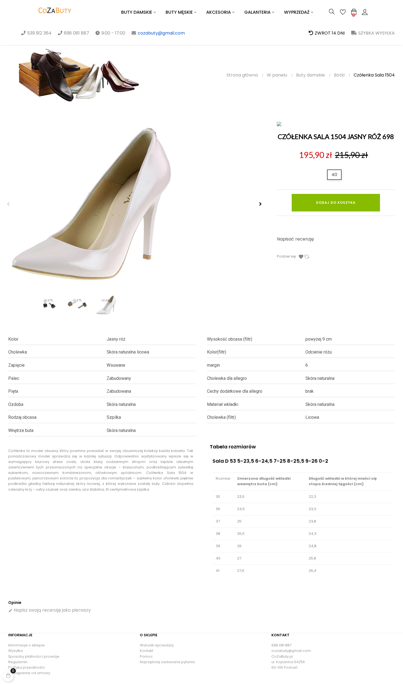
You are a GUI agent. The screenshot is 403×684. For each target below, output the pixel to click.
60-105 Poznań (284, 667)
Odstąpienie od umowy (29, 672)
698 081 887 (281, 645)
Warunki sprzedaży (157, 645)
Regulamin (17, 662)
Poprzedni (8, 204)
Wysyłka (15, 650)
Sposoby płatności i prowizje (33, 656)
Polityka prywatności (26, 667)
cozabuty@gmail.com (161, 33)
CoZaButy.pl (282, 656)
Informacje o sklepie (26, 645)
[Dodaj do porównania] (307, 256)
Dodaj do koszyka (336, 202)
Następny (260, 204)
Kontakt (146, 650)
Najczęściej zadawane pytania (167, 662)
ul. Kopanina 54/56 (288, 662)
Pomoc (146, 656)
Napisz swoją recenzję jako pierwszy (49, 610)
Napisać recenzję (295, 239)
